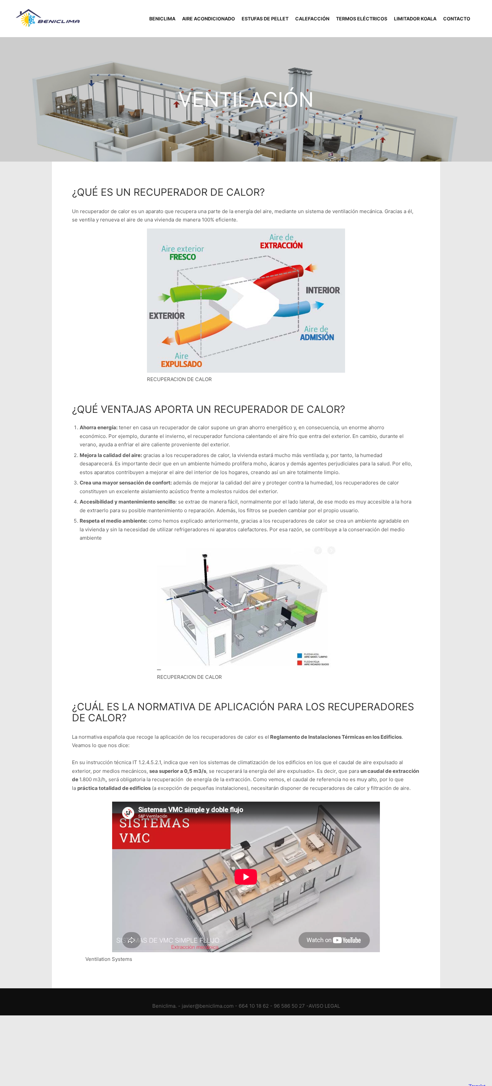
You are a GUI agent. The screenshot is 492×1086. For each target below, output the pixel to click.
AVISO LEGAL (324, 1006)
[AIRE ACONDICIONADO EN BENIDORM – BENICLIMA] (46, 18)
